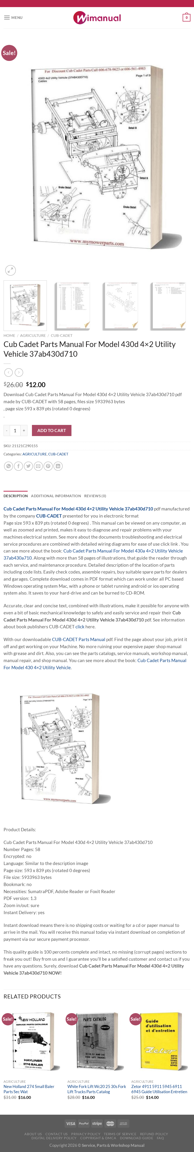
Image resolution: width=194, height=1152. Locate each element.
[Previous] (13, 157)
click (79, 626)
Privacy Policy (85, 1134)
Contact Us (56, 1134)
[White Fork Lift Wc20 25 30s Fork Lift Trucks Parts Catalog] (97, 1041)
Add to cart (51, 430)
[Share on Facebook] (18, 466)
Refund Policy (154, 1134)
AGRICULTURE (33, 335)
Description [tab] (16, 496)
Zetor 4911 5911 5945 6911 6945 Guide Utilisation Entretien (159, 1089)
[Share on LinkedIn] (57, 466)
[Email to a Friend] (38, 466)
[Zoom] (10, 270)
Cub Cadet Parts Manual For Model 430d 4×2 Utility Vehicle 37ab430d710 (78, 508)
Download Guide (136, 1138)
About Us (33, 1134)
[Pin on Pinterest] (48, 466)
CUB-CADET (61, 335)
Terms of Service (120, 1134)
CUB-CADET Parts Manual (78, 639)
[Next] (180, 157)
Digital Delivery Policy (54, 1138)
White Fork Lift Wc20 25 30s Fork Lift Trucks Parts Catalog (96, 1089)
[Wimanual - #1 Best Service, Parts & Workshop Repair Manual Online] (97, 17)
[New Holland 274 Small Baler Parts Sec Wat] (33, 1041)
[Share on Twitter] (28, 466)
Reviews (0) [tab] (95, 496)
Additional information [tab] (56, 496)
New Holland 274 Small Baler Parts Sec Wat (29, 1089)
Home (9, 335)
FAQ (160, 1138)
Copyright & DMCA (98, 1138)
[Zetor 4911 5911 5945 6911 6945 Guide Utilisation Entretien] (160, 1041)
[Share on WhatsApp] (8, 466)
